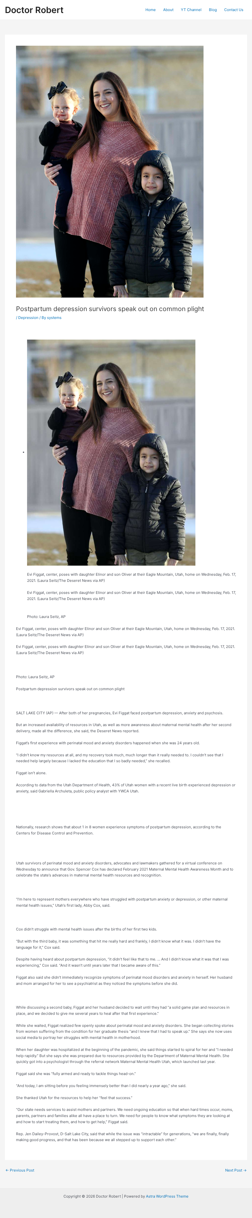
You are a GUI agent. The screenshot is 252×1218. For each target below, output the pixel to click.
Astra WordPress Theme (167, 1196)
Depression (28, 317)
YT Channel (191, 9)
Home (150, 9)
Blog (213, 9)
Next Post (236, 1170)
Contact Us (233, 9)
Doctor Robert (34, 10)
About (168, 9)
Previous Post (19, 1170)
